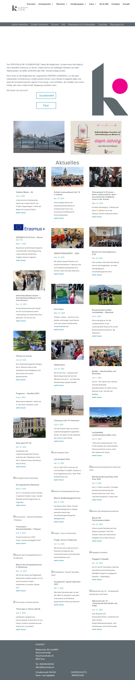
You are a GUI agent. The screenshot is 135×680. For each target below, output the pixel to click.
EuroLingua (59, 309)
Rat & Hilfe (104, 4)
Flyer (46, 105)
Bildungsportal (117, 24)
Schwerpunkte (44, 4)
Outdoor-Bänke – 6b (24, 192)
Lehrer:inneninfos (19, 24)
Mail (63, 24)
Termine (54, 24)
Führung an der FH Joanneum (66, 420)
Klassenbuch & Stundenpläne (81, 24)
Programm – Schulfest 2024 (27, 393)
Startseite (31, 4)
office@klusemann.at (45, 667)
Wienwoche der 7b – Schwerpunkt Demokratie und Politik (104, 603)
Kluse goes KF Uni (23, 443)
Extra (91, 4)
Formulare (115, 4)
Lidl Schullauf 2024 (62, 459)
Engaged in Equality (100, 559)
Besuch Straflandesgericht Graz (67, 498)
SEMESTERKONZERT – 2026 (66, 253)
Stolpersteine (59, 365)
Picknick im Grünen (24, 356)
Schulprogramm (77, 4)
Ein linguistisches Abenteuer (27, 485)
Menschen (60, 4)
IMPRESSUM (78, 675)
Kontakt (126, 4)
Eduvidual (102, 24)
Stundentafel (46, 95)
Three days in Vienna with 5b (28, 609)
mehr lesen (21, 213)
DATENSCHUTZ (78, 672)
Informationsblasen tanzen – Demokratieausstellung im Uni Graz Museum (28, 297)
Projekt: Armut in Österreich (65, 540)
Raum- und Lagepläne (45, 675)
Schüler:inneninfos (39, 24)
